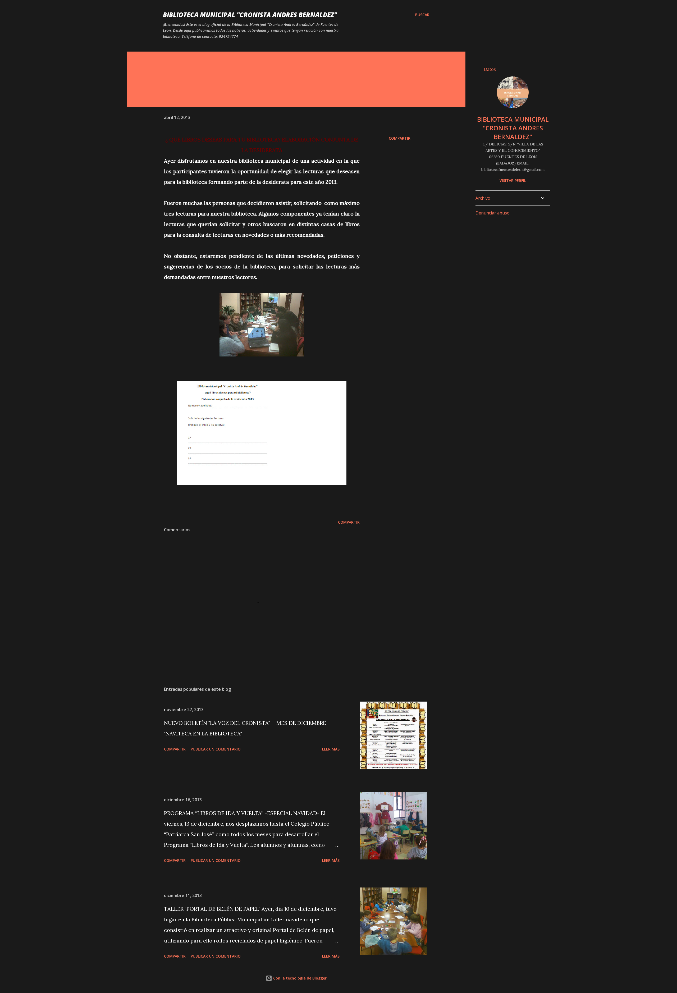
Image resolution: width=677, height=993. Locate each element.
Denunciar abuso (492, 213)
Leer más (331, 749)
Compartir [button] (399, 138)
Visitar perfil (513, 180)
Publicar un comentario (216, 749)
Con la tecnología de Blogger (299, 978)
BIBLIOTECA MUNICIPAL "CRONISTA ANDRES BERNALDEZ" (513, 128)
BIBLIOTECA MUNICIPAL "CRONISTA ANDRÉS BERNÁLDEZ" (250, 14)
